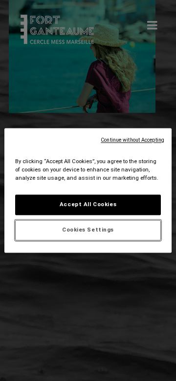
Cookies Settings (88, 230)
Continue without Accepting (132, 140)
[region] (88, 190)
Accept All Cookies (88, 204)
